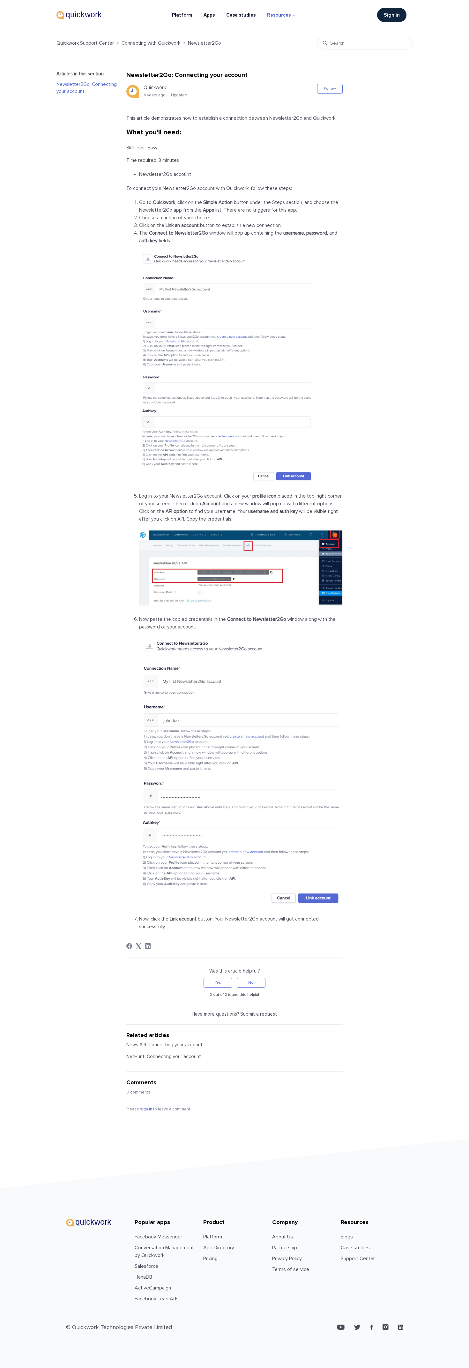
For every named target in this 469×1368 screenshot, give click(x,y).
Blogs (347, 1237)
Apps (209, 15)
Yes (218, 982)
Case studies (241, 15)
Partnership (284, 1247)
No (251, 982)
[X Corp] (138, 946)
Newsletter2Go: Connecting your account (86, 87)
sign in (146, 1109)
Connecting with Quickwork (151, 43)
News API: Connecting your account (164, 1045)
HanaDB (143, 1277)
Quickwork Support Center (85, 43)
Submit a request (258, 1014)
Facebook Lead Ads (157, 1299)
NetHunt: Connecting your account (163, 1056)
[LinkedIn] (148, 946)
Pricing (210, 1258)
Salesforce (146, 1266)
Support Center (358, 1258)
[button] (395, 15)
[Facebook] (129, 946)
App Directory (218, 1247)
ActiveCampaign (153, 1288)
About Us (282, 1237)
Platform (182, 15)
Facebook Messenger (158, 1237)
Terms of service (290, 1269)
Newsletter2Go (204, 43)
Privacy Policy (287, 1258)
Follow (330, 88)
